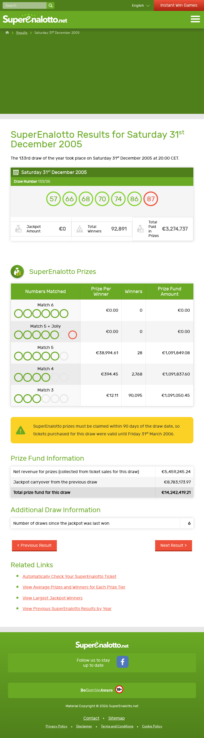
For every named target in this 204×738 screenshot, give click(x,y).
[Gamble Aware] (96, 690)
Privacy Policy (56, 726)
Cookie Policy (152, 726)
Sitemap (116, 718)
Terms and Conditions (117, 726)
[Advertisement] (102, 76)
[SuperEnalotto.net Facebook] (122, 666)
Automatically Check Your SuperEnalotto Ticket (69, 576)
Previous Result (36, 545)
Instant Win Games (178, 5)
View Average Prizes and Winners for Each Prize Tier (74, 587)
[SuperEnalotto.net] (38, 19)
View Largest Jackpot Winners (53, 598)
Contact (91, 718)
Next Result (171, 545)
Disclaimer (84, 726)
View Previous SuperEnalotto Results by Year (67, 608)
